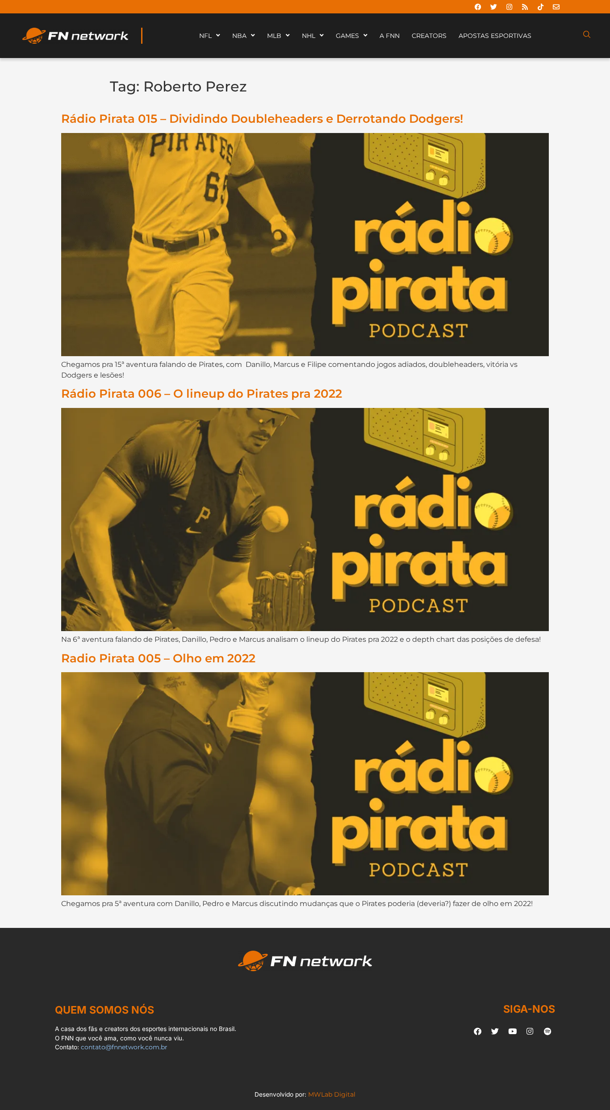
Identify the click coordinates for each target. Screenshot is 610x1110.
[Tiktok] (540, 6)
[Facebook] (478, 6)
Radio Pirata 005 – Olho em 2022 (158, 658)
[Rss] (524, 6)
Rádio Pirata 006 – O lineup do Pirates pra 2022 (201, 393)
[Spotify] (547, 1031)
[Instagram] (509, 6)
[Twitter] (493, 6)
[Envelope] (556, 6)
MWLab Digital (331, 1094)
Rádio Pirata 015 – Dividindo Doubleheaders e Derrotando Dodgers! (262, 118)
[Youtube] (512, 1031)
